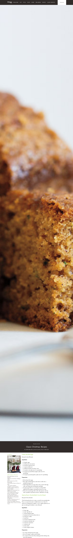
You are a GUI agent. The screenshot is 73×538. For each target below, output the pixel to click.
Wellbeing (38, 2)
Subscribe (62, 2)
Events (44, 2)
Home (32, 2)
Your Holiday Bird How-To (12, 492)
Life (21, 2)
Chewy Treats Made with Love (13, 501)
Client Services (51, 2)
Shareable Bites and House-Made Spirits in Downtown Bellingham (13, 497)
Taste (28, 2)
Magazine (15, 2)
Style (24, 2)
